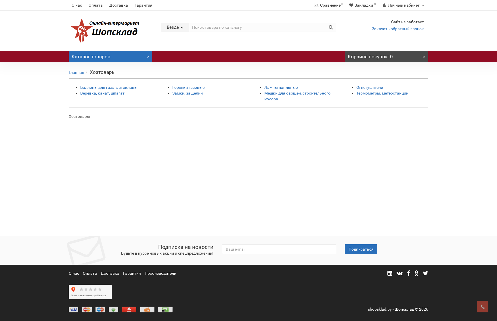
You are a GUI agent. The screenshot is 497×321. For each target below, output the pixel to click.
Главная (76, 72)
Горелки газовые (188, 87)
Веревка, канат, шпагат (102, 93)
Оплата (96, 5)
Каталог (91, 56)
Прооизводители (160, 273)
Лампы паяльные (281, 87)
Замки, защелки (187, 93)
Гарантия (143, 5)
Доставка (118, 5)
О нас (77, 5)
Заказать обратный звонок (398, 28)
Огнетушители (369, 87)
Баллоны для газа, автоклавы (108, 87)
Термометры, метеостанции (382, 93)
